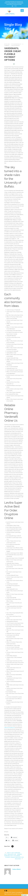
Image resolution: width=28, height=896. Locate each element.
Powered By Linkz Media (17, 894)
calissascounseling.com (9, 727)
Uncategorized (15, 45)
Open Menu (22, 10)
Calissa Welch (17, 44)
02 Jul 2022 (7, 44)
